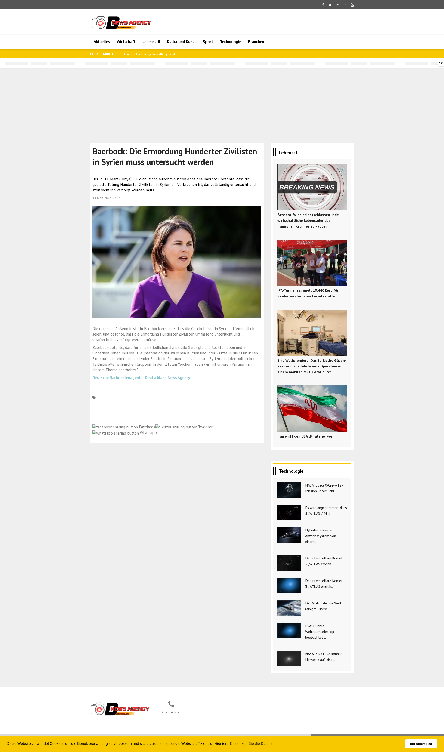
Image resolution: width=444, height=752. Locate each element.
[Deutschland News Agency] (120, 708)
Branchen (256, 41)
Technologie (230, 41)
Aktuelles (102, 41)
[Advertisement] (222, 103)
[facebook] (323, 5)
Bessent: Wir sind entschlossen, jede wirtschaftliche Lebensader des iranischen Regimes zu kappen (308, 220)
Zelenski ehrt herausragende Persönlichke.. (151, 54)
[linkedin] (345, 5)
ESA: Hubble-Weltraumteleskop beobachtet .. (319, 631)
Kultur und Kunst (181, 41)
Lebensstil (151, 41)
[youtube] (352, 5)
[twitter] (330, 5)
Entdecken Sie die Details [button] (251, 744)
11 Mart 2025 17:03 (106, 198)
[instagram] (337, 5)
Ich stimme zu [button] (421, 744)
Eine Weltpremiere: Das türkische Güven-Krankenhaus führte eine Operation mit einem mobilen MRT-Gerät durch (312, 366)
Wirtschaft (126, 41)
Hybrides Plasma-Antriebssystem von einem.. (320, 536)
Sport (208, 41)
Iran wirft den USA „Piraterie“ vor (305, 436)
